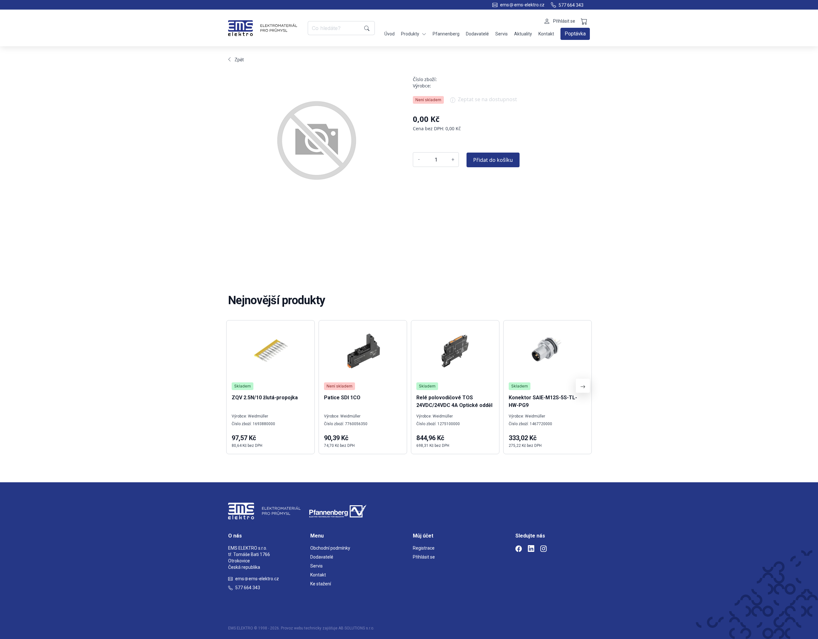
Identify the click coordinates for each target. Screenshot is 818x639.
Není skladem (428, 99)
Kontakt (546, 33)
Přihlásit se (424, 557)
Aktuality (523, 33)
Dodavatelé (477, 33)
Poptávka (575, 34)
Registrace (424, 548)
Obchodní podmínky (330, 548)
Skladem (242, 386)
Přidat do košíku (493, 159)
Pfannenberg (446, 33)
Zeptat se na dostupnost (487, 99)
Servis (501, 33)
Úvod (389, 33)
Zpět (239, 59)
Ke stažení (320, 583)
